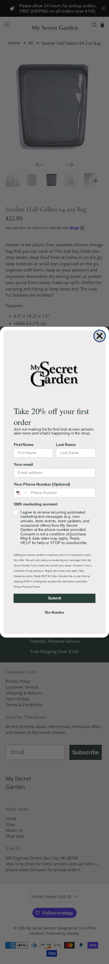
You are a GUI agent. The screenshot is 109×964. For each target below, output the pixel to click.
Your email (23, 464)
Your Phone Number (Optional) (42, 484)
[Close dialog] (100, 336)
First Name (24, 444)
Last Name (65, 444)
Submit (54, 598)
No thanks (54, 612)
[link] (54, 373)
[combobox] (21, 492)
